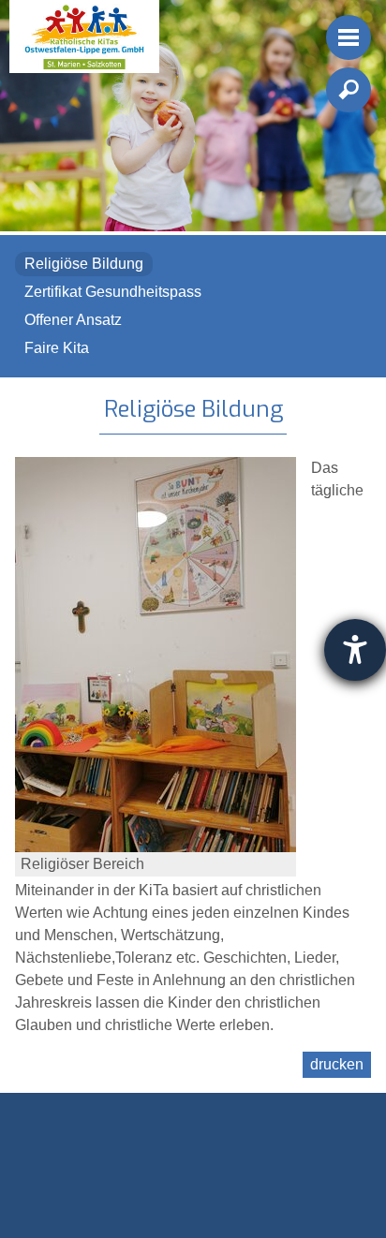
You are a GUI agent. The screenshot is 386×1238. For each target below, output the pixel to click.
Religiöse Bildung (83, 264)
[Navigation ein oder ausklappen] (348, 37)
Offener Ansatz (73, 320)
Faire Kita (56, 348)
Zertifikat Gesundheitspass (112, 292)
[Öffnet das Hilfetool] (355, 650)
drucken (337, 1064)
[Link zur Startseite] (84, 36)
